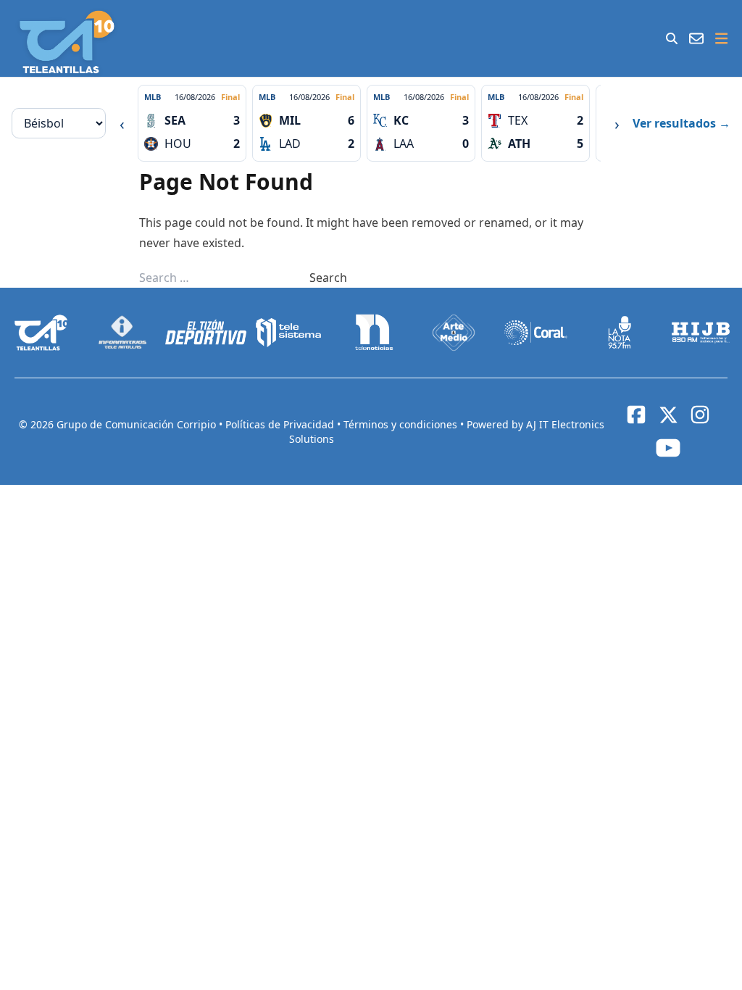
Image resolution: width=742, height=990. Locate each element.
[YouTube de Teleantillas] (668, 448)
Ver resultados (681, 123)
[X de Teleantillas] (668, 415)
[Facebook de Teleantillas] (636, 415)
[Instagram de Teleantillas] (700, 415)
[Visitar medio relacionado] (41, 332)
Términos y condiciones (401, 424)
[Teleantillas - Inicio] (67, 42)
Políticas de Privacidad (281, 424)
